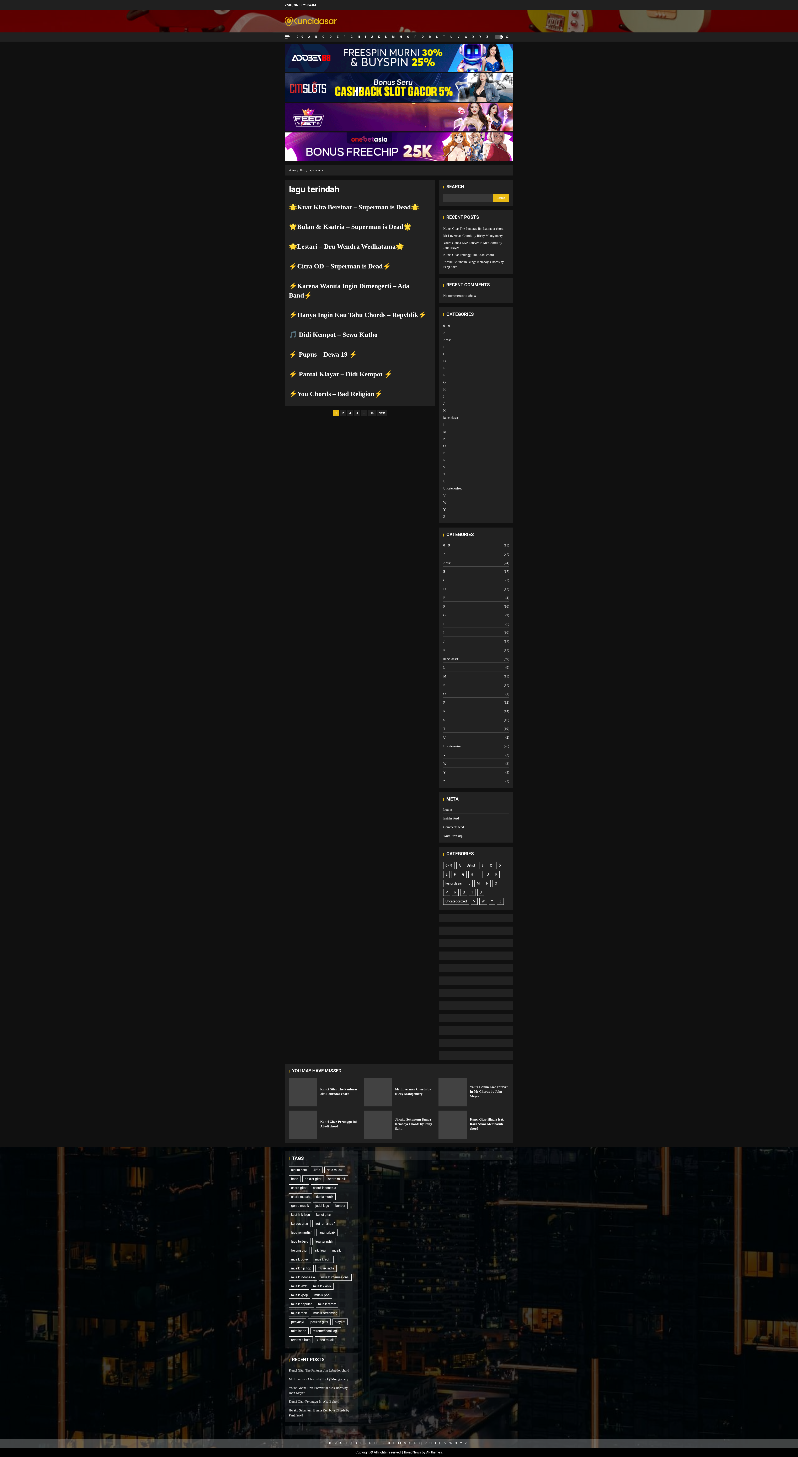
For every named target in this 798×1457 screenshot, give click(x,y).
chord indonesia (324, 1188)
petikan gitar (319, 1322)
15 (372, 413)
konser (340, 1206)
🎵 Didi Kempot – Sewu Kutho (333, 334)
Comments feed (453, 827)
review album (300, 1340)
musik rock (299, 1313)
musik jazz (299, 1286)
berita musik (337, 1179)
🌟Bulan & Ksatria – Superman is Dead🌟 (350, 226)
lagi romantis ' (325, 1224)
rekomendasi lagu (326, 1331)
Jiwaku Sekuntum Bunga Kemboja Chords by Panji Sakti (378, 1125)
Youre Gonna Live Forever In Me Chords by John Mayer (452, 1092)
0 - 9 (449, 866)
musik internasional (335, 1277)
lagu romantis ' (301, 1233)
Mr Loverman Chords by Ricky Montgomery (473, 235)
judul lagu (322, 1206)
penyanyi (297, 1322)
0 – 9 (300, 36)
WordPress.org (453, 836)
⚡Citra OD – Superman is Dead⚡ (340, 266)
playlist (340, 1322)
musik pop (322, 1295)
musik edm (323, 1259)
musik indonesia (303, 1277)
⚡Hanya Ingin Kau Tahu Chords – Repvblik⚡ (357, 315)
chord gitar (299, 1188)
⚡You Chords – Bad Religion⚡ (336, 394)
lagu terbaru (299, 1241)
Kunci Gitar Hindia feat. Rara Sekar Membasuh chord (452, 1125)
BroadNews (412, 1452)
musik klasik (322, 1286)
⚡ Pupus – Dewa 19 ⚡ (323, 354)
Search (455, 186)
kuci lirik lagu (300, 1215)
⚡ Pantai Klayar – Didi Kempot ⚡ (341, 374)
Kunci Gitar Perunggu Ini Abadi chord (468, 255)
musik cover (300, 1259)
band (294, 1179)
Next (382, 413)
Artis (316, 1170)
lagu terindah (324, 1241)
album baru (299, 1170)
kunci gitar (323, 1215)
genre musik (300, 1206)
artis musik (335, 1170)
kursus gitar (299, 1224)
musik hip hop (301, 1268)
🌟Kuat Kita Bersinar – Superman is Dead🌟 (354, 207)
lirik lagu (320, 1250)
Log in (447, 809)
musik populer (301, 1304)
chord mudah (300, 1197)
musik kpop (299, 1295)
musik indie (326, 1268)
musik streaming (325, 1313)
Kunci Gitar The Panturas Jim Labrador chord (473, 228)
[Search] (507, 37)
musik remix (327, 1304)
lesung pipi (299, 1250)
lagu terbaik (327, 1233)
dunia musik (324, 1197)
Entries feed (451, 818)
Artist (447, 340)
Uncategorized (452, 488)
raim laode (298, 1331)
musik (336, 1250)
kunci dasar (450, 417)
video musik (326, 1340)
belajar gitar (313, 1179)
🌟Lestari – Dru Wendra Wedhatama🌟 (346, 246)
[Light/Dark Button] (499, 37)
